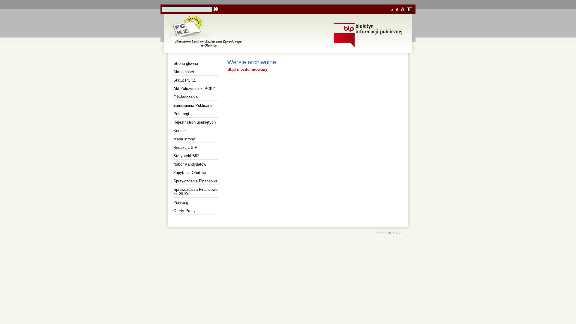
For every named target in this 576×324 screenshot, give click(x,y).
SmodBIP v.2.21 (390, 233)
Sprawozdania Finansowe (195, 181)
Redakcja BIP (185, 147)
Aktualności (183, 72)
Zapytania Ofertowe (190, 172)
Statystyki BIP (186, 156)
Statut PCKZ (184, 80)
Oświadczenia (185, 97)
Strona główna (185, 63)
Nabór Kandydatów (189, 164)
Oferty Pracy (184, 210)
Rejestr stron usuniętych (194, 122)
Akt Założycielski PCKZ (194, 88)
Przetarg (180, 202)
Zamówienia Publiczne (192, 105)
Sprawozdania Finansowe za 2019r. (195, 191)
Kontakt (180, 130)
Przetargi (181, 114)
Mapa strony (184, 139)
